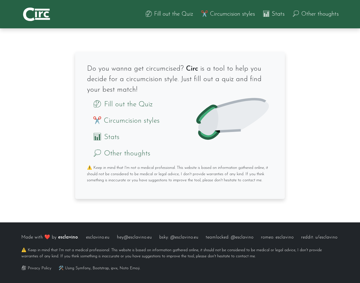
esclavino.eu (97, 237)
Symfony (83, 268)
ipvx (114, 268)
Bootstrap (101, 268)
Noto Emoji (130, 268)
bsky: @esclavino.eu (178, 237)
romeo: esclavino (277, 237)
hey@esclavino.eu (134, 237)
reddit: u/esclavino (319, 237)
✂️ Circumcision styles (228, 14)
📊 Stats (274, 14)
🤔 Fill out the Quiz (169, 14)
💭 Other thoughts (315, 14)
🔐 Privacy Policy (36, 268)
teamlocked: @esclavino (229, 237)
